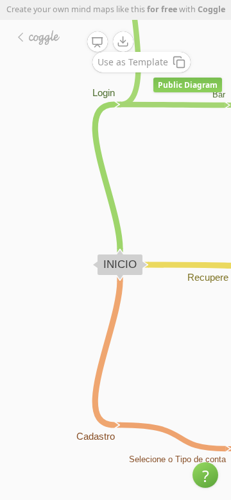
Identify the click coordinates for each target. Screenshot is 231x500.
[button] (205, 475)
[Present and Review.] (97, 42)
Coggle (211, 9)
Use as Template (133, 62)
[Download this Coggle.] (123, 41)
